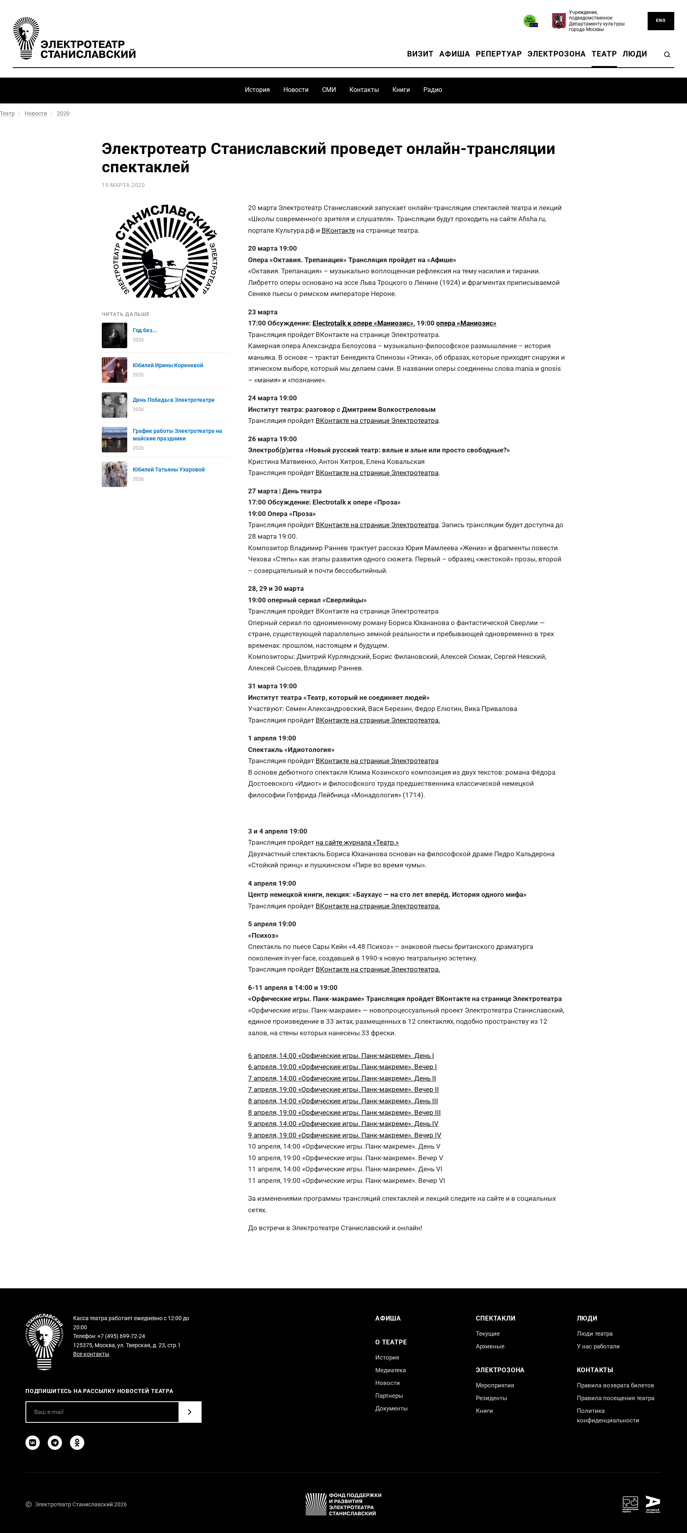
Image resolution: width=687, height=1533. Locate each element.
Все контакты (91, 1354)
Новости (296, 89)
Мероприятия (495, 1385)
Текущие (488, 1333)
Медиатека (390, 1370)
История (257, 89)
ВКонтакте (338, 230)
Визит (420, 53)
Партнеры (389, 1395)
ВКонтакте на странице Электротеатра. (378, 720)
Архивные (490, 1346)
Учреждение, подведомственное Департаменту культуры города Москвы (597, 21)
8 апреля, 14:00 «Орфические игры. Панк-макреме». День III (343, 1101)
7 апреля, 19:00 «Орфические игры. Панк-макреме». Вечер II (343, 1089)
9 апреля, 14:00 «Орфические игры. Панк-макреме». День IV (343, 1124)
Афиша (454, 53)
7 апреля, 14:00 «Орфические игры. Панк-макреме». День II (342, 1078)
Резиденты (491, 1398)
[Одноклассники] (77, 1443)
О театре (391, 1342)
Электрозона (557, 53)
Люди (635, 53)
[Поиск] (667, 54)
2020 (63, 113)
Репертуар (499, 53)
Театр (604, 53)
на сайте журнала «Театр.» (357, 842)
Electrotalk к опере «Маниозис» (362, 323)
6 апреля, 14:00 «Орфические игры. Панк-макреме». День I (341, 1056)
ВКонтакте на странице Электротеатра (377, 421)
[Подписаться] (190, 1412)
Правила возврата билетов (615, 1385)
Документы (391, 1408)
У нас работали (598, 1346)
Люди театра (595, 1333)
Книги (401, 89)
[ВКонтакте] (32, 1443)
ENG (661, 20)
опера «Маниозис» (466, 323)
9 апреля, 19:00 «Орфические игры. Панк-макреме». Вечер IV (344, 1135)
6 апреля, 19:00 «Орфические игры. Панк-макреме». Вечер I (342, 1067)
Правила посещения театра (615, 1398)
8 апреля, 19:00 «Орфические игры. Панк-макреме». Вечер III (344, 1112)
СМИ (329, 89)
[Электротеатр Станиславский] (74, 38)
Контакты (364, 89)
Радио (432, 89)
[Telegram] (55, 1443)
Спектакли (495, 1318)
